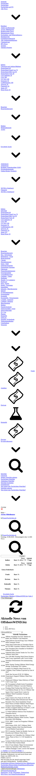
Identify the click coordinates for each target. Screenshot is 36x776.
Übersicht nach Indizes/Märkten (11, 66)
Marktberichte (5, 37)
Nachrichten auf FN (7, 7)
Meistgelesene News (7, 33)
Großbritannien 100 (7, 82)
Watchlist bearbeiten (7, 483)
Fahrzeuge (4, 269)
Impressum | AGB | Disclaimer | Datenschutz (15, 772)
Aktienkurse (4, 164)
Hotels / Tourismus (7, 285)
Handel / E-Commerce (8, 280)
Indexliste (4, 211)
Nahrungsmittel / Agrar (8, 309)
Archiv (3, 129)
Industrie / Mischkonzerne (9, 289)
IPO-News (4, 44)
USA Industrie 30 (6, 75)
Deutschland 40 (6, 68)
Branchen (4, 107)
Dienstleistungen (6, 262)
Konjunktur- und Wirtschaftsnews (11, 35)
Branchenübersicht (7, 109)
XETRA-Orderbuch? (7, 192)
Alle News (4, 9)
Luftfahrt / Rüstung (7, 301)
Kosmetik (4, 296)
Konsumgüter (5, 294)
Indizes (3, 65)
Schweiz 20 (4, 84)
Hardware (4, 282)
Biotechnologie (5, 258)
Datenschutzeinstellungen (9, 769)
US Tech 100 (5, 79)
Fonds (33, 371)
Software (3, 317)
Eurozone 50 (5, 81)
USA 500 (4, 77)
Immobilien (4, 287)
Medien (3, 126)
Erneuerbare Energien (8, 267)
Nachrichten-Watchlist (8, 479)
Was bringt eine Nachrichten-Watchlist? (13, 486)
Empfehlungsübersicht (8, 38)
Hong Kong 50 (5, 90)
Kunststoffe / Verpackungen (9, 298)
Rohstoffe (4, 316)
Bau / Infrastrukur (6, 255)
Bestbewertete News (7, 31)
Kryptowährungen (6, 441)
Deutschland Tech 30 (7, 74)
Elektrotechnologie (7, 265)
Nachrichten (4, 3)
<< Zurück (4, 750)
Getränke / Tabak (6, 276)
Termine (3, 46)
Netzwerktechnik (6, 310)
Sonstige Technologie (7, 319)
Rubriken (4, 26)
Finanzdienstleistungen (8, 271)
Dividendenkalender (7, 169)
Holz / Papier (5, 283)
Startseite (3, 1)
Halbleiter (4, 278)
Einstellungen (5, 484)
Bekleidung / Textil (7, 256)
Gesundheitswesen (7, 274)
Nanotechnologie (6, 307)
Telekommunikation (7, 321)
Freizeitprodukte (6, 273)
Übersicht (4, 190)
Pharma (3, 314)
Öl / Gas (3, 312)
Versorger (4, 325)
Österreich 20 (5, 86)
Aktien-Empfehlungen (20, 765)
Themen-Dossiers (6, 47)
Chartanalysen (5, 42)
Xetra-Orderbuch (16, 763)
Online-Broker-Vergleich (8, 171)
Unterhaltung (5, 323)
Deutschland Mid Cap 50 (9, 72)
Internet (3, 291)
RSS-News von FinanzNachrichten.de (13, 774)
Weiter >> (21, 750)
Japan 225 (4, 88)
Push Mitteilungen (7, 598)
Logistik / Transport (7, 300)
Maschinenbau (5, 303)
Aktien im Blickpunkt (7, 28)
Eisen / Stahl (5, 264)
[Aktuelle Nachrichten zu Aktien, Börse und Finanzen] (8, 518)
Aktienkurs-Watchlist (7, 481)
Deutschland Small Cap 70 (9, 70)
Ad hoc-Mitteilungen (7, 29)
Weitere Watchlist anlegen (9, 477)
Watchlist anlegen (6, 488)
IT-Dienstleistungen (7, 292)
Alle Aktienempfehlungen (9, 40)
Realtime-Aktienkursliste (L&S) (11, 167)
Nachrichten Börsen (7, 765)
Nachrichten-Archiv (12, 767)
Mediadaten (21, 769)
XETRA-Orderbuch (7, 188)
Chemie (3, 260)
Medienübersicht (6, 128)
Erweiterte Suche (6, 147)
